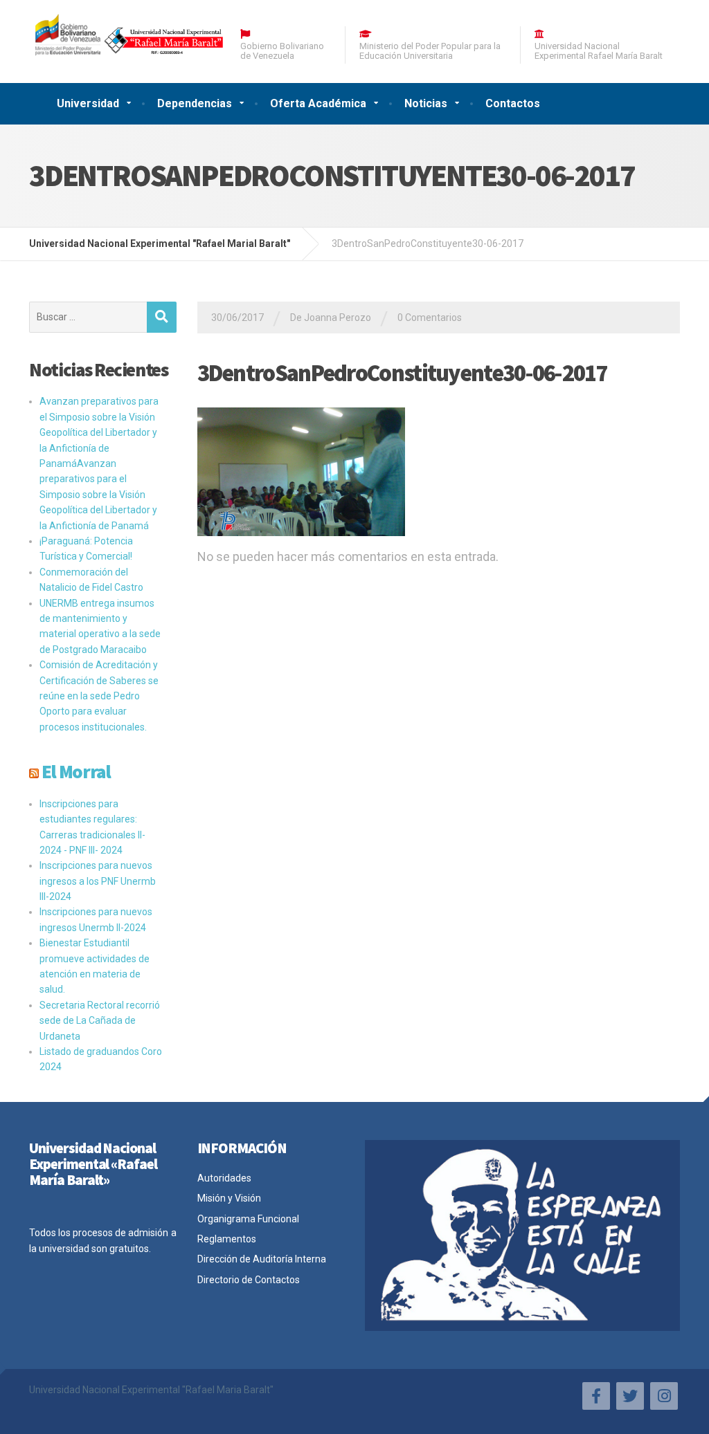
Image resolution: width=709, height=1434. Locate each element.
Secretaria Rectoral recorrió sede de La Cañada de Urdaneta (99, 1021)
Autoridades (224, 1178)
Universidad (88, 103)
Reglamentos (226, 1238)
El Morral (76, 771)
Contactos (512, 103)
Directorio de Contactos (248, 1279)
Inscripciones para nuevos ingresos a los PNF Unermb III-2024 (97, 881)
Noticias (425, 103)
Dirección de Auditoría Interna (261, 1259)
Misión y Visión (229, 1198)
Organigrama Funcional (248, 1218)
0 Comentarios (429, 317)
